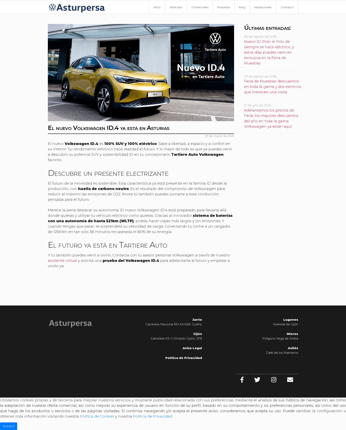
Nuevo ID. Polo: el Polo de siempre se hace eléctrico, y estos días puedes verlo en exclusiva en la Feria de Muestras (269, 52)
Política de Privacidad (152, 416)
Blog (242, 7)
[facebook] (241, 380)
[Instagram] (273, 380)
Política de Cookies (97, 416)
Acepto (9, 426)
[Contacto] (290, 380)
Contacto (287, 7)
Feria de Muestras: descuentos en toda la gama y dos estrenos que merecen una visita (272, 86)
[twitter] (257, 380)
